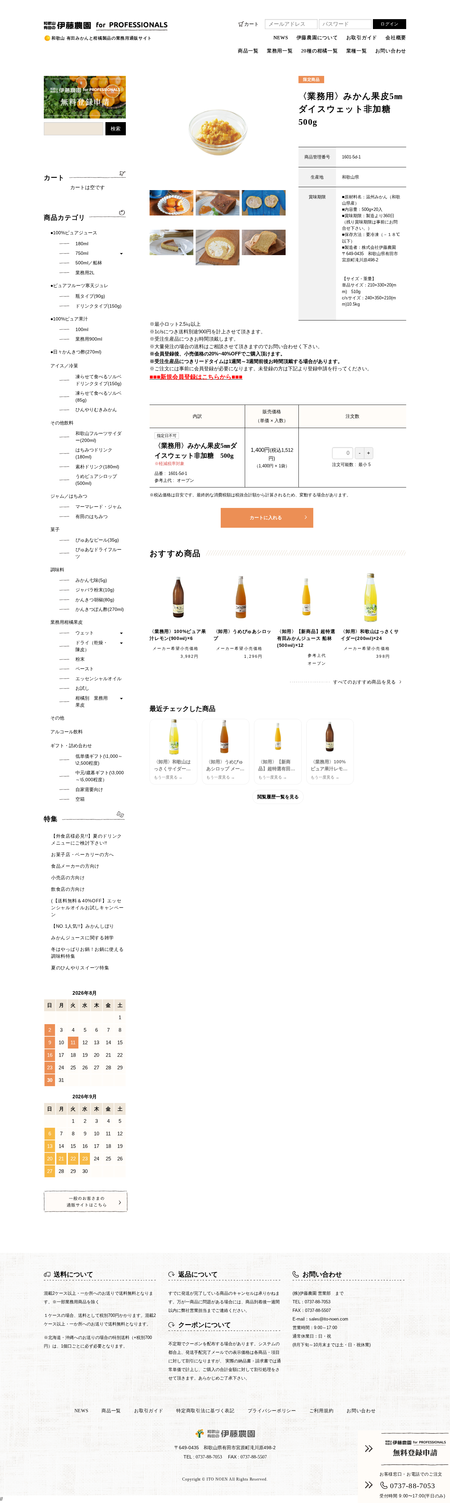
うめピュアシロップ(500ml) (96, 480)
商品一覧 (111, 1410)
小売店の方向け (68, 877)
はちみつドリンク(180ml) (93, 453)
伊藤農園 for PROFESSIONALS (81, 23)
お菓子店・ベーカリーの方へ (82, 854)
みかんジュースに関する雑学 (82, 937)
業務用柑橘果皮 (66, 622)
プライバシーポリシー (272, 1410)
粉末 (80, 659)
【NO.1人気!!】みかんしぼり (82, 926)
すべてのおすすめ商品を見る (364, 682)
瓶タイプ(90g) (90, 296)
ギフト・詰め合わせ (71, 745)
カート (251, 24)
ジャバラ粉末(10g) (94, 589)
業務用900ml (88, 339)
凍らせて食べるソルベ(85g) (98, 396)
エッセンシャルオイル (98, 678)
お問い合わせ (391, 50)
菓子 (55, 529)
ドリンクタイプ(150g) (98, 306)
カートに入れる (266, 517)
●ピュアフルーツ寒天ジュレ (79, 285)
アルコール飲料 (66, 731)
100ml (81, 329)
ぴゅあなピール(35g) (97, 540)
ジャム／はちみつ (68, 496)
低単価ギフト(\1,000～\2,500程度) (99, 759)
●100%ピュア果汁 (69, 318)
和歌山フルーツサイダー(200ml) (98, 437)
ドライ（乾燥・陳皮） (91, 646)
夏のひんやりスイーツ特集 (80, 967)
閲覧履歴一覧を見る (278, 796)
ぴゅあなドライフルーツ (98, 553)
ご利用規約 (321, 1410)
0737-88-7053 (412, 1486)
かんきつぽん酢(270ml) (99, 609)
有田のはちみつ (91, 516)
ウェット (84, 632)
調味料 (57, 569)
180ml (81, 243)
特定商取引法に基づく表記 (205, 1410)
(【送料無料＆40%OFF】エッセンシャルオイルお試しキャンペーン (87, 907)
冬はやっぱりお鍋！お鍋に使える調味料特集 (87, 953)
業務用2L (85, 272)
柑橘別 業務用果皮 (91, 701)
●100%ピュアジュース (73, 232)
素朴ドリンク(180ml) (97, 466)
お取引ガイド (362, 37)
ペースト (84, 668)
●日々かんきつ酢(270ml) (75, 351)
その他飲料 (61, 422)
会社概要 (395, 37)
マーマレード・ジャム (98, 506)
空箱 (80, 799)
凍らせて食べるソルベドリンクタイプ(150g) (98, 380)
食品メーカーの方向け (75, 866)
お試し (82, 688)
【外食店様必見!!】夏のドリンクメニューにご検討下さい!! (86, 839)
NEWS (280, 37)
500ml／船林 (88, 262)
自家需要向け (89, 789)
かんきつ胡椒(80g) (94, 599)
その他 (57, 717)
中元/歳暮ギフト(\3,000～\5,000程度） (99, 776)
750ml (81, 253)
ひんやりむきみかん (96, 409)
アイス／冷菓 (64, 365)
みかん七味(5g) (91, 580)
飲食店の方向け (68, 889)
